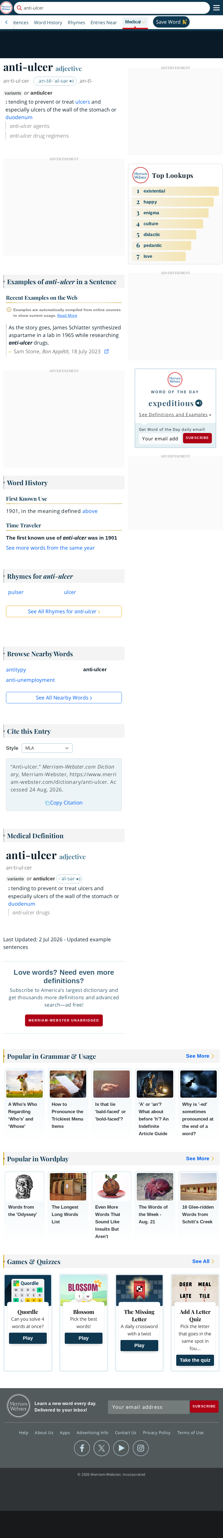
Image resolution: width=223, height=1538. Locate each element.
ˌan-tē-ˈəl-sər (53, 80)
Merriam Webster (18, 1405)
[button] (135, 22)
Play (28, 1338)
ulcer (70, 592)
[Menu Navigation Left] (6, 22)
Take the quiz (195, 1360)
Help (24, 1432)
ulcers (82, 101)
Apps (65, 1432)
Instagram (141, 1448)
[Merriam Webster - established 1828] (6, 7)
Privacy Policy (157, 1432)
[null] (198, 403)
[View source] (107, 351)
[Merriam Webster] (175, 379)
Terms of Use (190, 1432)
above (90, 511)
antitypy (16, 669)
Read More (67, 315)
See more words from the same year (50, 547)
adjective (68, 68)
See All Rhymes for (62, 611)
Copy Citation (66, 802)
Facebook (82, 1448)
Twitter (102, 1448)
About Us (45, 1432)
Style (12, 748)
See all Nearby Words (62, 697)
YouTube (121, 1448)
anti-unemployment (30, 679)
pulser (16, 592)
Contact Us (126, 1432)
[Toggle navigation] (216, 8)
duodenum (19, 117)
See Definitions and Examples (173, 414)
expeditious (171, 403)
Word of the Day (175, 392)
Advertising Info (93, 1432)
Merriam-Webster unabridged (64, 1020)
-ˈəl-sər (67, 878)
